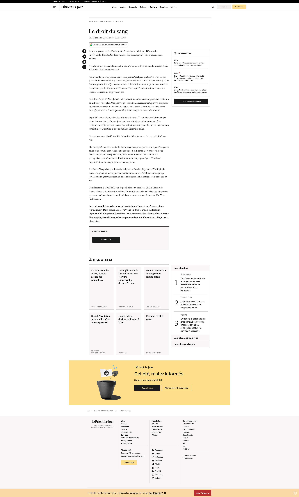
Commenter (106, 239)
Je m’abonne (147, 388)
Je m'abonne (203, 493)
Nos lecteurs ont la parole (106, 21)
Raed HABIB (99, 38)
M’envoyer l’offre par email (176, 388)
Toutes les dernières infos (191, 101)
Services (124, 435)
